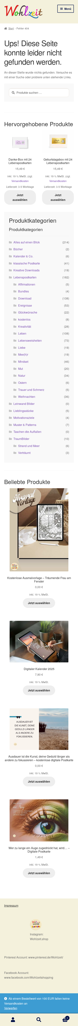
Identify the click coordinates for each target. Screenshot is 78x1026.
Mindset (23, 361)
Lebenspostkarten (24, 277)
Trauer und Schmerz (31, 390)
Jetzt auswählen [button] (20, 197)
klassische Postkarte (26, 263)
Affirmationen (26, 284)
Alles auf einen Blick (26, 242)
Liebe (21, 347)
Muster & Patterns (24, 425)
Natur (21, 375)
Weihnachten (26, 396)
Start (11, 28)
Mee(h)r (23, 354)
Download (24, 298)
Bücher (18, 249)
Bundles (23, 291)
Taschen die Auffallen (27, 432)
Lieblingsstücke (23, 411)
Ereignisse (25, 305)
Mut (20, 369)
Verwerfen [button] (10, 1008)
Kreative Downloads (26, 270)
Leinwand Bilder (23, 404)
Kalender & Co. (23, 256)
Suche (39, 1020)
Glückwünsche (27, 312)
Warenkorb (60, 1016)
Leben (22, 333)
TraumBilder (21, 439)
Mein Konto (13, 1020)
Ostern (22, 383)
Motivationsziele (23, 418)
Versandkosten (20, 181)
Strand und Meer (29, 446)
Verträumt (24, 453)
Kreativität (24, 326)
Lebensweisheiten (30, 340)
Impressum (11, 905)
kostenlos (24, 319)
